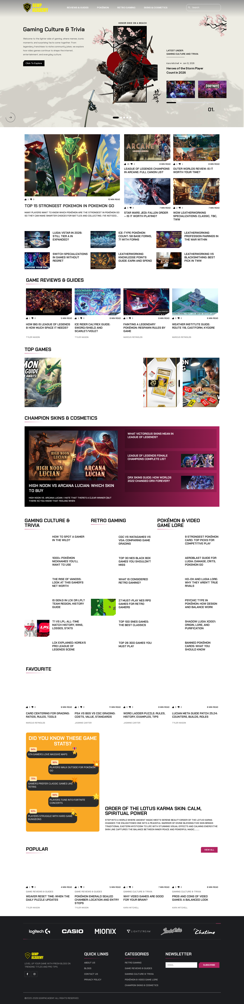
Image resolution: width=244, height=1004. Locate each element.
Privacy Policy (92, 979)
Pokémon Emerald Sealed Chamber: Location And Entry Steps (97, 899)
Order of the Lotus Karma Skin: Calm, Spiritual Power (153, 810)
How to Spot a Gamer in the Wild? (68, 538)
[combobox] (203, 7)
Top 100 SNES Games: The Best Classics (134, 623)
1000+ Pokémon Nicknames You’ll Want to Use (65, 561)
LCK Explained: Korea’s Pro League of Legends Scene (69, 646)
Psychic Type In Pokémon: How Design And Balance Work (201, 603)
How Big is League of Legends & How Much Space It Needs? (48, 326)
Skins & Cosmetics (155, 7)
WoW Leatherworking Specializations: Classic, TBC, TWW (195, 216)
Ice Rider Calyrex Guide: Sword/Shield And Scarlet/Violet (92, 327)
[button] (10, 117)
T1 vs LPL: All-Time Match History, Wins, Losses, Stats (67, 625)
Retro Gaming (126, 7)
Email (168, 960)
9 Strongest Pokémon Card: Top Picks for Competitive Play (201, 540)
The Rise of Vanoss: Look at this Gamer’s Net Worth (67, 582)
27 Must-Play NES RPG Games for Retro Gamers (135, 604)
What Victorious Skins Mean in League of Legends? (151, 435)
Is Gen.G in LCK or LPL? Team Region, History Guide (68, 603)
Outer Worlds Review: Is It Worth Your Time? (193, 170)
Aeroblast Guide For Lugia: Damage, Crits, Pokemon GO (200, 561)
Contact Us (91, 974)
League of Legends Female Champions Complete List (148, 457)
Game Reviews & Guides (39, 891)
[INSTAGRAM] (34, 974)
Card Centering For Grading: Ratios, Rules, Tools (47, 715)
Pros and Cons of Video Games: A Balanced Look (190, 898)
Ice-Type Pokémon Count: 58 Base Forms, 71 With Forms (135, 236)
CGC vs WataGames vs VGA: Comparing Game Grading (135, 540)
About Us (89, 962)
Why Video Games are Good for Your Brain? (143, 898)
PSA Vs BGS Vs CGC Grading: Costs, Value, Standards (95, 715)
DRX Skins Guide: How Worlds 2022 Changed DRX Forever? (149, 479)
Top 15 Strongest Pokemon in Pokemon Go (69, 205)
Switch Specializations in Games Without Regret (70, 257)
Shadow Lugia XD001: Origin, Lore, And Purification (200, 625)
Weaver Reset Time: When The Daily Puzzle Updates (48, 898)
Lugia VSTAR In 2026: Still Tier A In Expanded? (67, 236)
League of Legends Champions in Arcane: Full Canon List (147, 170)
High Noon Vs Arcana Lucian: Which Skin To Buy (71, 488)
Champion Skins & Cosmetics (141, 985)
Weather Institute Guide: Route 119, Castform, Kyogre (193, 326)
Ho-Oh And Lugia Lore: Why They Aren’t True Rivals (201, 582)
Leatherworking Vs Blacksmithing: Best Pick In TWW (199, 257)
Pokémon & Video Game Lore (141, 979)
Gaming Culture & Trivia (137, 891)
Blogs (87, 968)
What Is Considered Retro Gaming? (133, 580)
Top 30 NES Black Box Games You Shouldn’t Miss (135, 561)
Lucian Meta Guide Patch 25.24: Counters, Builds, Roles (194, 715)
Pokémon (103, 7)
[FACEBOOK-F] (27, 974)
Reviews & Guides (78, 7)
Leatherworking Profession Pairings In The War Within (201, 236)
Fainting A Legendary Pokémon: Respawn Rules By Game (144, 327)
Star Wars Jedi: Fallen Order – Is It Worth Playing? (146, 214)
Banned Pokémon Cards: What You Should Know (198, 646)
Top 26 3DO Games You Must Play (135, 644)
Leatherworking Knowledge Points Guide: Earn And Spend (135, 257)
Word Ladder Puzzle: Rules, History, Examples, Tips (144, 715)
